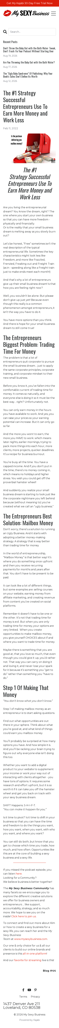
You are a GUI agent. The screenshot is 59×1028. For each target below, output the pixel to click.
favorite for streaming (27, 960)
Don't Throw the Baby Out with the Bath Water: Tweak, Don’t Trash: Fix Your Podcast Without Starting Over (29, 50)
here (19, 873)
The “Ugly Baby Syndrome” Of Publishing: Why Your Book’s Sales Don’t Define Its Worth (28, 75)
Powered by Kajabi (29, 1020)
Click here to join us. (23, 916)
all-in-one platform (35, 953)
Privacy (35, 996)
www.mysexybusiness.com (30, 939)
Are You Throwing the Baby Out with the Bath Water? (29, 62)
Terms (23, 996)
